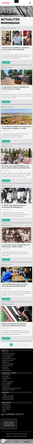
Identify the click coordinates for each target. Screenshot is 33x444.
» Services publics (6, 370)
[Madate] (16, 442)
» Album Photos (5, 409)
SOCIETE (9, 67)
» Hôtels (3, 394)
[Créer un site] (6, 442)
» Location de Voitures (7, 396)
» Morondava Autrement (8, 353)
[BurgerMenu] (30, 3)
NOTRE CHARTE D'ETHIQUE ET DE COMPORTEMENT (9, 424)
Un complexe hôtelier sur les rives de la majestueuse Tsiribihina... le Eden (16, 127)
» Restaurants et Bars (7, 397)
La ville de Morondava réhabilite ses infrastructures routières (15, 88)
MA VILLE (4, 350)
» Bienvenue (4, 352)
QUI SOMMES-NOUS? (12, 414)
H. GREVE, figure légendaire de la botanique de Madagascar (14, 206)
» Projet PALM (5, 404)
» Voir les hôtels (5, 374)
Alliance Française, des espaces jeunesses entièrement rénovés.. (14, 325)
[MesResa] (26, 442)
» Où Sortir (4, 380)
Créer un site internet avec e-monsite (16, 434)
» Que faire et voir (6, 378)
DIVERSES (10, 304)
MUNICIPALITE (11, 28)
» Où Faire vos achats (7, 381)
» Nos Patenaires (6, 406)
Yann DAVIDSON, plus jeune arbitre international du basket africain (15, 285)
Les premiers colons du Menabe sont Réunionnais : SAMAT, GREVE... (16, 246)
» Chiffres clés (5, 369)
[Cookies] (3, 441)
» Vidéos (3, 411)
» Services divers (6, 385)
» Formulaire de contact (8, 390)
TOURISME (10, 107)
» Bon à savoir (5, 386)
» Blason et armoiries (7, 360)
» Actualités (4, 367)
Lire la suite (6, 62)
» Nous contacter (6, 407)
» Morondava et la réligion (8, 358)
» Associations (5, 362)
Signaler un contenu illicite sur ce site (16, 436)
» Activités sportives (6, 365)
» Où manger (5, 376)
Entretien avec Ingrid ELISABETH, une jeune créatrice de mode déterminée (16, 167)
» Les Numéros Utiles (7, 399)
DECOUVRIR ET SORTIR (8, 373)
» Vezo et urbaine (6, 357)
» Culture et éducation (7, 363)
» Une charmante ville (7, 355)
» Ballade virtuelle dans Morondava (11, 388)
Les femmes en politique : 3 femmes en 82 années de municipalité (15, 49)
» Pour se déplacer (6, 383)
